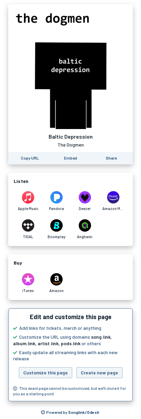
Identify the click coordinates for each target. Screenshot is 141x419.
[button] (70, 355)
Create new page (99, 372)
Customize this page (45, 372)
